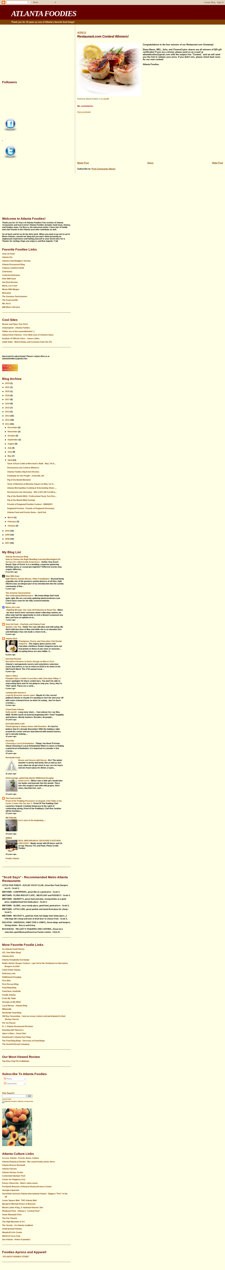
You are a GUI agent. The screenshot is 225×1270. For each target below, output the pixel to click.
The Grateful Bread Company (15, 1044)
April (10, 460)
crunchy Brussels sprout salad (20, 695)
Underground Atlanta (12, 1229)
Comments (11, 1083)
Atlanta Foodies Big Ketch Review (23, 472)
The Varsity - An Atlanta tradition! (17, 1225)
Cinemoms (7, 271)
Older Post (217, 163)
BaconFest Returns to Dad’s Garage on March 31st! (30, 661)
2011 (7, 424)
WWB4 (9, 838)
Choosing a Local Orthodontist (20, 743)
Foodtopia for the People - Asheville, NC (25, 476)
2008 (7, 539)
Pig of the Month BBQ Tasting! (21, 500)
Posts (9, 1079)
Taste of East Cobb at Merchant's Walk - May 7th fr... (31, 463)
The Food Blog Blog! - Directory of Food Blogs (23, 1041)
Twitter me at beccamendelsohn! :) (18, 331)
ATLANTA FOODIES (43, 13)
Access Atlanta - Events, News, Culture (20, 1158)
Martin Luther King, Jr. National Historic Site (22, 1207)
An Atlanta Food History (13, 949)
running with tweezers (16, 693)
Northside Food (13, 757)
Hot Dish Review (10, 282)
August (11, 444)
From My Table (9, 998)
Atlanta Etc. (7, 257)
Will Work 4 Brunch (11, 307)
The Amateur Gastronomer (14, 296)
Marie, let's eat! (13, 607)
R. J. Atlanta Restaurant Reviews (17, 1026)
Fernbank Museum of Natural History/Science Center (27, 1186)
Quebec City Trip (14, 627)
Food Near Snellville (11, 991)
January (12, 526)
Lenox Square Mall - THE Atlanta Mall (19, 1200)
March (11, 517)
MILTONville (11, 818)
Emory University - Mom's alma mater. (20, 1183)
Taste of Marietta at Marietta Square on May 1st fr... (31, 484)
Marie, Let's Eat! (9, 286)
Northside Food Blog (11, 1013)
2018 (7, 395)
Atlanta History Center (12, 1172)
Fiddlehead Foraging (11, 977)
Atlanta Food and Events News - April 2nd (26, 512)
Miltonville (7, 1009)
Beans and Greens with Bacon (32, 760)
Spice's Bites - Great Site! (14, 1033)
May (10, 456)
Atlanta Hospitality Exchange (15, 960)
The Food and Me (10, 300)
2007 (7, 543)
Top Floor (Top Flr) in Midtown (15, 1061)
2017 (7, 399)
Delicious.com (8, 973)
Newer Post (83, 163)
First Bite (10, 741)
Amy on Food (8, 254)
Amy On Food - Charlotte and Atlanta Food (25, 624)
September (13, 440)
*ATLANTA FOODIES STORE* (15, 1256)
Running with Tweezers (13, 1030)
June (10, 452)
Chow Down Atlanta (15, 709)
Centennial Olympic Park (13, 1176)
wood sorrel (24, 781)
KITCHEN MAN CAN (15, 724)
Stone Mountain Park (12, 1214)
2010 (7, 531)
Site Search (8, 1093)
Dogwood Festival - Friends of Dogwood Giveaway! (31, 508)
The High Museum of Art (13, 1222)
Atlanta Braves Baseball (13, 1165)
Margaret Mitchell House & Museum (19, 1204)
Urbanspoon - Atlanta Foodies (16, 328)
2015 (7, 408)
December (13, 427)
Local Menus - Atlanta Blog (14, 1005)
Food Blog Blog (9, 988)
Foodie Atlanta (12, 858)
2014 (7, 412)
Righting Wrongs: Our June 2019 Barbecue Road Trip (31, 610)
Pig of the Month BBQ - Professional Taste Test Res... (31, 496)
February (12, 521)
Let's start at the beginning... (31, 820)
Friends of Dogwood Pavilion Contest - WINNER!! (30, 504)
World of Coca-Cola (11, 1236)
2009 (7, 535)
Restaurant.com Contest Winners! (23, 468)
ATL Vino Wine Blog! (11, 952)
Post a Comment (84, 112)
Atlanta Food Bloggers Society (16, 261)
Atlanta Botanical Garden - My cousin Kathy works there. (28, 1162)
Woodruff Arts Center (12, 1232)
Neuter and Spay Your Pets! (15, 324)
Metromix (6, 293)
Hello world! (11, 712)
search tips (6, 1099)
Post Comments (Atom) (103, 169)
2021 (7, 387)
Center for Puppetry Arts (13, 1179)
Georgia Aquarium (10, 1190)
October (12, 436)
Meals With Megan (10, 289)
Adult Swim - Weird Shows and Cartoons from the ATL (27, 342)
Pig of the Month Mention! (19, 480)
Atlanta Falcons (9, 1169)
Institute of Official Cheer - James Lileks (21, 338)
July (10, 448)
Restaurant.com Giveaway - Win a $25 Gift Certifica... (32, 492)
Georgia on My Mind (11, 1002)
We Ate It (6, 303)
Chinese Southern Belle (13, 268)
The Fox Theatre (9, 1218)
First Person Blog (10, 984)
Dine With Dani (9, 279)
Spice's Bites (12, 676)
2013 (7, 416)
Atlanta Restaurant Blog (13, 264)
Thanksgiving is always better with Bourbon (26, 726)
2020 (7, 391)
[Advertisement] (150, 136)
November (13, 431)
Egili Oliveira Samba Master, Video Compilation (28, 579)
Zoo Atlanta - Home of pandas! (16, 1239)
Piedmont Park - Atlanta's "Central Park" (21, 1211)
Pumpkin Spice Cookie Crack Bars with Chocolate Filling (32, 678)
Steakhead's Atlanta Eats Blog (16, 1037)
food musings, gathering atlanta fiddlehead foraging (30, 778)
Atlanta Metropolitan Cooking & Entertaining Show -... (31, 488)
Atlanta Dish (11, 638)
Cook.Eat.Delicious (11, 275)
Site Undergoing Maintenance (20, 595)
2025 (7, 383)
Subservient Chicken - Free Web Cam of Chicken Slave (28, 335)
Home (150, 163)
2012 (7, 420)
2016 (7, 403)
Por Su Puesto (8, 1023)
